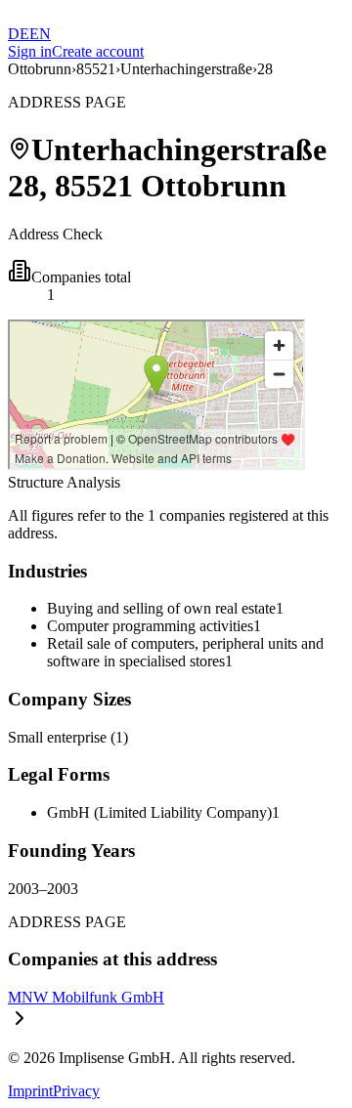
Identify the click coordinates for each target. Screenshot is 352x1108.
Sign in (30, 51)
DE (18, 33)
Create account (98, 51)
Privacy (76, 1091)
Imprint (30, 1091)
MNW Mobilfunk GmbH (86, 997)
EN (40, 33)
